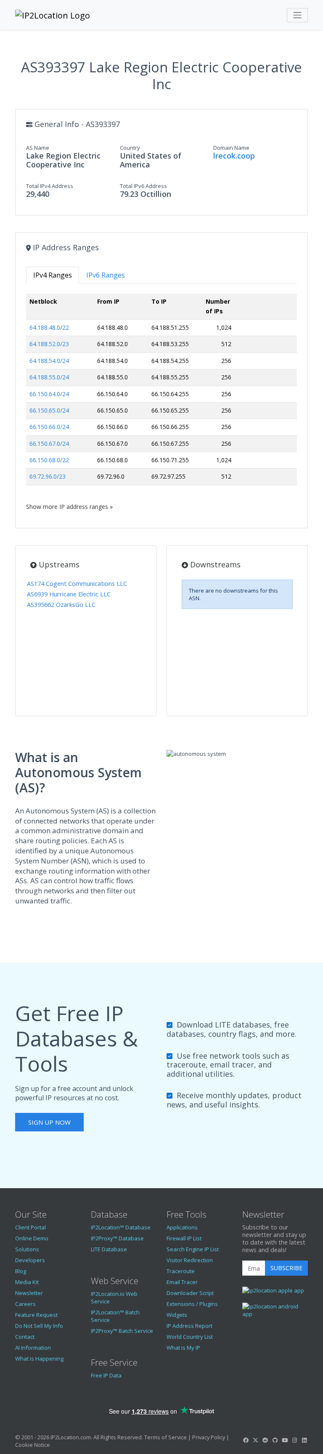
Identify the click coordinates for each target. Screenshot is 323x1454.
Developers (30, 1260)
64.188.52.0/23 (49, 344)
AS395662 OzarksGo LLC (61, 605)
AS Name (37, 147)
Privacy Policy (208, 1437)
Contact (24, 1336)
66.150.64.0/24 (49, 394)
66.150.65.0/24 (49, 410)
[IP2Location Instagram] (294, 1440)
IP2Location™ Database (121, 1227)
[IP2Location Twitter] (255, 1440)
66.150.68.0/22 (49, 460)
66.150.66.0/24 (49, 427)
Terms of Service (165, 1437)
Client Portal (30, 1227)
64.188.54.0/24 (49, 361)
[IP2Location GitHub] (275, 1440)
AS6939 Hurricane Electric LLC (69, 594)
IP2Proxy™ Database (117, 1238)
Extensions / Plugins (192, 1304)
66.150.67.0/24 (49, 444)
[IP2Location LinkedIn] (304, 1440)
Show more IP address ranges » (69, 507)
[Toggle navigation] (297, 15)
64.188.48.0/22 (49, 327)
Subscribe (286, 1268)
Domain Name (231, 147)
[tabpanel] (161, 402)
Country (130, 147)
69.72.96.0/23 (47, 476)
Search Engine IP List (193, 1249)
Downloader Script (190, 1293)
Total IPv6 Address (143, 186)
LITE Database (109, 1249)
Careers (25, 1304)
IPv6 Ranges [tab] (105, 275)
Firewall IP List (184, 1238)
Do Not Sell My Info (39, 1326)
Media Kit (27, 1282)
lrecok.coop (234, 156)
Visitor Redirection (190, 1260)
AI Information (33, 1347)
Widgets (177, 1315)
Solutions (27, 1249)
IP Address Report (189, 1326)
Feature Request (36, 1315)
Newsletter (29, 1293)
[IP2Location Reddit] (265, 1440)
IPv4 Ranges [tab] (52, 275)
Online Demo (31, 1238)
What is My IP (183, 1347)
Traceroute (181, 1271)
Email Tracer (182, 1282)
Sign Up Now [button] (49, 1122)
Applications (182, 1227)
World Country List (190, 1336)
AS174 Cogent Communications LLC (77, 584)
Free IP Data (106, 1375)
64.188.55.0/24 (49, 377)
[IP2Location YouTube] (284, 1440)
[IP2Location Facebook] (245, 1440)
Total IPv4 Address (49, 186)
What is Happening (39, 1358)
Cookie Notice (32, 1445)
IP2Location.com (70, 1437)
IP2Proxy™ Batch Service (122, 1331)
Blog (20, 1271)
